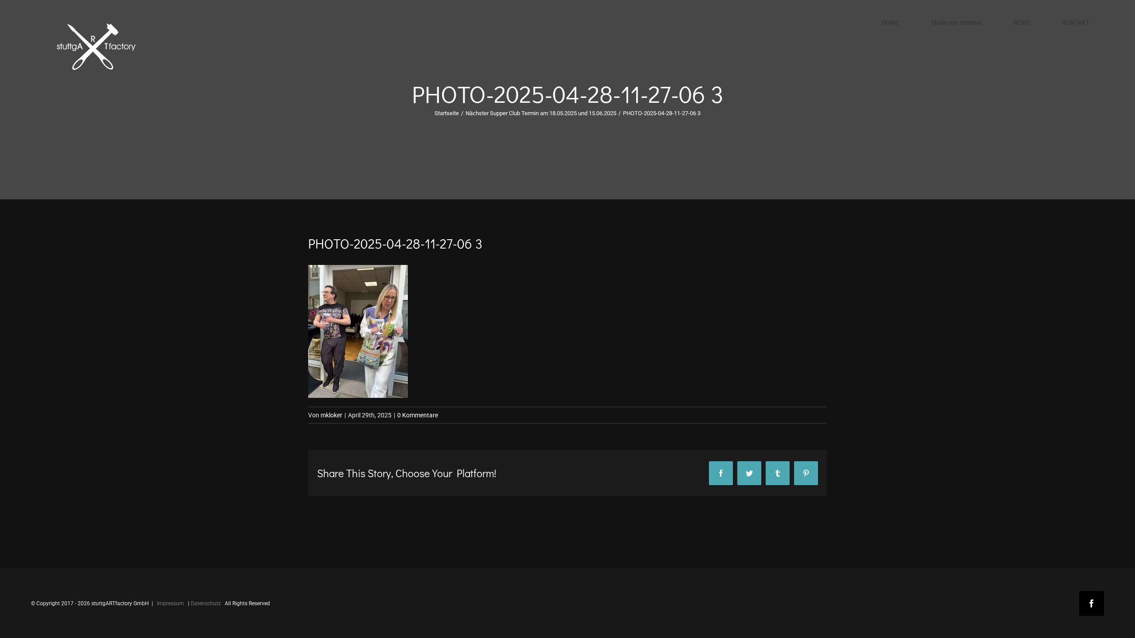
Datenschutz (206, 603)
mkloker (331, 415)
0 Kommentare (417, 415)
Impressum (170, 603)
